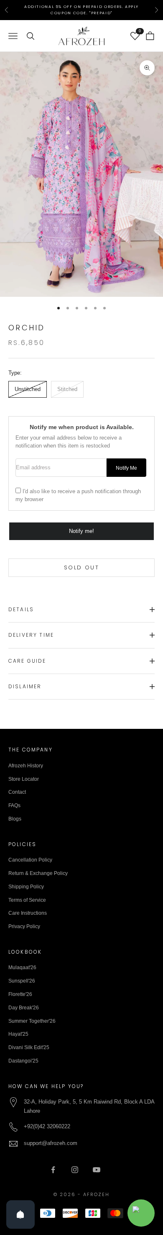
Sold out (81, 567)
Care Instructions (27, 913)
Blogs (14, 819)
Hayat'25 (18, 1034)
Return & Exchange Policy (38, 873)
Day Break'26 (23, 1008)
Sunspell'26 (21, 981)
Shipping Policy (26, 887)
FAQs (14, 805)
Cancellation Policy (30, 860)
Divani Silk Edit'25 (28, 1047)
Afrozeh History (25, 766)
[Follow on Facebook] (53, 1170)
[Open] (20, 1214)
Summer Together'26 (32, 1021)
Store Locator (23, 779)
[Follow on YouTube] (96, 1170)
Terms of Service (27, 900)
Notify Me (126, 468)
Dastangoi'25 (23, 1061)
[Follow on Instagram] (75, 1170)
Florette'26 (20, 994)
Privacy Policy (24, 926)
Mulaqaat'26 (22, 967)
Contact (17, 792)
